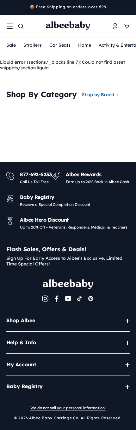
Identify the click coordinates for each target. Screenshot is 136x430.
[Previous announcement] (8, 8)
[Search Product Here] (21, 26)
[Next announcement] (127, 8)
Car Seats (60, 45)
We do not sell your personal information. (68, 407)
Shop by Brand (98, 94)
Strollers (32, 45)
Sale (11, 45)
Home (84, 45)
